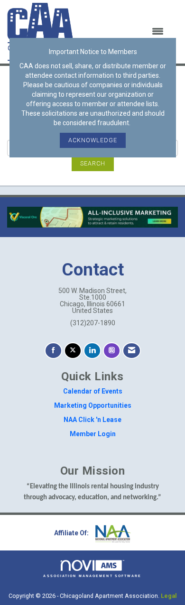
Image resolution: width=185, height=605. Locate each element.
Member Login (93, 434)
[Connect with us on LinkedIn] (92, 350)
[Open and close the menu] (124, 31)
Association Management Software (92, 576)
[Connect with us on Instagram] (111, 350)
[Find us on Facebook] (53, 350)
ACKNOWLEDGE (92, 140)
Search (92, 163)
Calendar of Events (92, 391)
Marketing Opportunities (92, 405)
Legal (169, 595)
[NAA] (112, 533)
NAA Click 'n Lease (92, 419)
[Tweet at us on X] (73, 350)
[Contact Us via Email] (131, 350)
